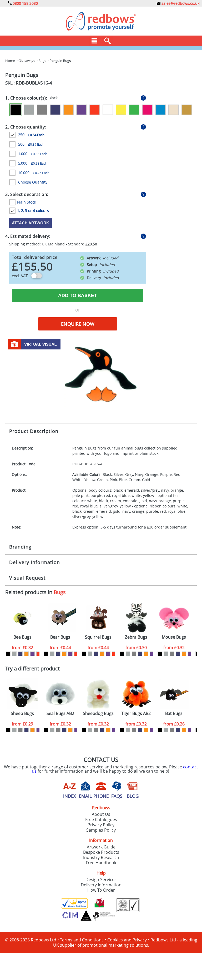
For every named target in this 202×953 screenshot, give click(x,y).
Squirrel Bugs (98, 637)
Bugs (60, 592)
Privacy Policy (101, 825)
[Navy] (55, 110)
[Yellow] (121, 110)
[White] (108, 110)
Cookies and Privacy (127, 940)
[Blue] (160, 110)
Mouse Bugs (174, 637)
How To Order (101, 890)
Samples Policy (101, 830)
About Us (101, 814)
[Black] (16, 110)
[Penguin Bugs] (101, 373)
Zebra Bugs (136, 637)
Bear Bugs (60, 637)
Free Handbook (101, 863)
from (22, 647)
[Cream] (173, 110)
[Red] (94, 110)
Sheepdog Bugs (98, 713)
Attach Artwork (30, 223)
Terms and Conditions (82, 940)
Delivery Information (34, 562)
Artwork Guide (101, 847)
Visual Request (27, 578)
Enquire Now (77, 324)
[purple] (32, 653)
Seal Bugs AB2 (60, 713)
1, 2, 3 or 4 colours (33, 210)
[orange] (26, 653)
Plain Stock (26, 202)
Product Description (33, 431)
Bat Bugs (174, 713)
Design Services (101, 879)
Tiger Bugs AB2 (136, 713)
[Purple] (81, 110)
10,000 (33, 172)
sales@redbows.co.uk (179, 3)
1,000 (32, 153)
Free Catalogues (101, 819)
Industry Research (101, 857)
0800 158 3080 (25, 3)
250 (31, 134)
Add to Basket (77, 295)
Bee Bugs (22, 637)
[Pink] (147, 110)
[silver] (14, 653)
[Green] (134, 110)
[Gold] (186, 110)
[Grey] (42, 110)
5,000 (32, 163)
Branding (20, 547)
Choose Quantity (32, 182)
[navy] (20, 653)
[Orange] (68, 110)
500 (31, 144)
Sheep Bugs (22, 713)
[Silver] (29, 110)
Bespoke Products (101, 852)
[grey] (134, 653)
